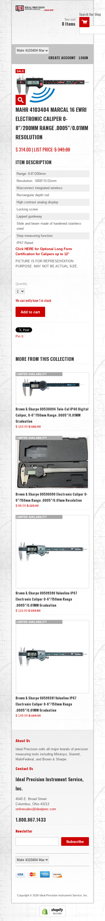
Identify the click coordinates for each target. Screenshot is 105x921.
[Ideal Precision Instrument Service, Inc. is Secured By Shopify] (52, 916)
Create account (62, 57)
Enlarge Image (21, 100)
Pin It (19, 336)
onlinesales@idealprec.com (36, 809)
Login (83, 57)
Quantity (21, 284)
